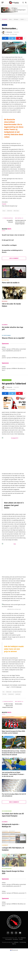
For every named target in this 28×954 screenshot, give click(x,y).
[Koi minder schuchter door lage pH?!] (14, 316)
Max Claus (16, 210)
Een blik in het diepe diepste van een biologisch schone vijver (7, 705)
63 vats (4, 694)
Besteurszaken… (19, 704)
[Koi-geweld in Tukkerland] (14, 403)
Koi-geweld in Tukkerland (10, 221)
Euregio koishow (17, 691)
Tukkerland (11, 694)
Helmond (9, 210)
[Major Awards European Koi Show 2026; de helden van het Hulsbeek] (14, 722)
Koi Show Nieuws (7, 380)
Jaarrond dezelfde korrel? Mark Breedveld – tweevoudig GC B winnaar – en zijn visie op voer (13, 774)
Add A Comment (14, 258)
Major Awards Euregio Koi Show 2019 (13, 872)
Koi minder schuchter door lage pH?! (12, 328)
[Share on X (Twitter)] (12, 38)
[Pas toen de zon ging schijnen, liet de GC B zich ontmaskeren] (14, 785)
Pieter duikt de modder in (10, 282)
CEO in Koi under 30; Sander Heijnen (11, 305)
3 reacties (5, 389)
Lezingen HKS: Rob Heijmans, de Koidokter (13, 848)
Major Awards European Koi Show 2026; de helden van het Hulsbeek (13, 732)
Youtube (4, 204)
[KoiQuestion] (14, 2)
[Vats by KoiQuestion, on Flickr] (14, 557)
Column (4, 24)
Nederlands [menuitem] (15, 950)
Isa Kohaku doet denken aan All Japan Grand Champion (13, 814)
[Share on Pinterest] (19, 38)
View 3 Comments (14, 802)
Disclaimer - (16, 939)
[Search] (25, 2)
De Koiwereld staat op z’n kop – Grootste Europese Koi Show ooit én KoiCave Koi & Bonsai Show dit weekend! (14, 753)
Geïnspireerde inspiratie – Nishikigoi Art (11, 825)
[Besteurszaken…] (14, 48)
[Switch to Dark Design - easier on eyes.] (23, 2)
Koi (3, 691)
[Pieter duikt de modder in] (14, 271)
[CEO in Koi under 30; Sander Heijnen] (14, 293)
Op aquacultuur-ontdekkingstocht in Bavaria (12, 251)
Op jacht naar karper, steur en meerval (13, 235)
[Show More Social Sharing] (24, 38)
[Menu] (3, 2)
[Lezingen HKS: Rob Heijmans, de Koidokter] (14, 836)
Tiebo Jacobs (9, 32)
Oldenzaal (8, 691)
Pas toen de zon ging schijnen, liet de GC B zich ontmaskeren (14, 795)
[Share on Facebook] (5, 38)
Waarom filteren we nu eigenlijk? (13, 338)
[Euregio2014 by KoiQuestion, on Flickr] (14, 454)
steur (4, 210)
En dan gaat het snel (8, 240)
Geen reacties (6, 34)
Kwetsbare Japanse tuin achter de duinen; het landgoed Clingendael (20, 222)
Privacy (21, 939)
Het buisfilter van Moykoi (9, 245)
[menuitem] (14, 950)
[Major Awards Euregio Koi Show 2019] (14, 860)
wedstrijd (18, 694)
